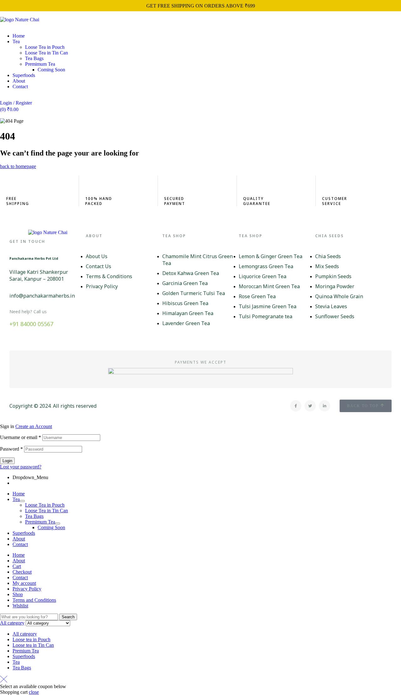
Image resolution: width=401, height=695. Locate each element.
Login (7, 460)
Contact (20, 544)
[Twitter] (310, 405)
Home (19, 493)
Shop (18, 594)
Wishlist (20, 605)
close (34, 692)
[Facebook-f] (295, 405)
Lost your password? (20, 466)
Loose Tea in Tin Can (46, 510)
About (19, 538)
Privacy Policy (27, 588)
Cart (17, 566)
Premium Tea (26, 650)
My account (24, 583)
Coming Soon (51, 527)
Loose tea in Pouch (31, 639)
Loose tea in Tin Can (33, 645)
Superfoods (24, 533)
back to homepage (18, 166)
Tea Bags (34, 516)
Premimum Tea (40, 521)
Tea (16, 499)
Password (11, 449)
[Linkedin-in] (324, 405)
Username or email (20, 437)
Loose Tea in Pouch (45, 505)
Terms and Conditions (34, 600)
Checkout (22, 572)
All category (25, 633)
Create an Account (33, 426)
